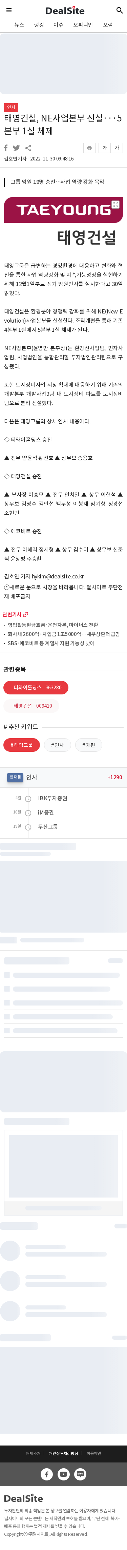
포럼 (108, 24)
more (25, 614)
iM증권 (46, 812)
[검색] (119, 10)
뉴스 (19, 24)
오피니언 (83, 24)
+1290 (114, 777)
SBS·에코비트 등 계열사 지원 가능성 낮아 (51, 644)
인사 (11, 107)
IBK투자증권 (52, 798)
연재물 (15, 777)
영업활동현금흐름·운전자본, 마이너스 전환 (53, 625)
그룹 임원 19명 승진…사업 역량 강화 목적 (57, 181)
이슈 (59, 24)
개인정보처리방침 (63, 1453)
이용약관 (94, 1453)
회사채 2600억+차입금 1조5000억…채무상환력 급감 (64, 634)
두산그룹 (48, 826)
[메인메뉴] (9, 10)
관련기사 (12, 614)
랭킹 (39, 24)
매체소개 (33, 1453)
